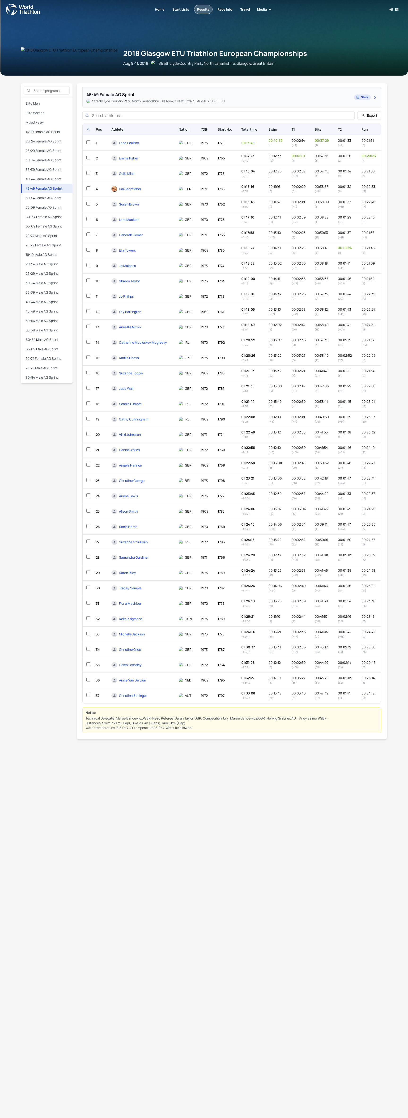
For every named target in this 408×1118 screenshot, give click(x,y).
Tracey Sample (130, 588)
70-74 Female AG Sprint (43, 358)
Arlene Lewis (128, 496)
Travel (245, 9)
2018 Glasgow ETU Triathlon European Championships (215, 53)
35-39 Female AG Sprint (44, 169)
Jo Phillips (126, 296)
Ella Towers (127, 250)
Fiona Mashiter (130, 603)
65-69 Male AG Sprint (42, 349)
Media (262, 9)
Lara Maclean (129, 219)
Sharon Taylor (129, 281)
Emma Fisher (128, 158)
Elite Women (35, 113)
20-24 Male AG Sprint (42, 264)
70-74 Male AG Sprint (41, 235)
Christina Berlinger (133, 695)
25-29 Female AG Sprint (44, 150)
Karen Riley (127, 572)
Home (159, 9)
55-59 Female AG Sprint (44, 207)
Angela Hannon (130, 465)
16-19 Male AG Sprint (41, 254)
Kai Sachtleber (130, 189)
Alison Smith (128, 511)
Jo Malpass (127, 265)
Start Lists (180, 9)
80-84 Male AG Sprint (42, 377)
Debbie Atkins (129, 450)
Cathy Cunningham (133, 419)
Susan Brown (129, 204)
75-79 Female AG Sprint (43, 245)
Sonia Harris (128, 526)
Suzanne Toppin (131, 373)
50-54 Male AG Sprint (42, 320)
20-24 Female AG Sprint (44, 141)
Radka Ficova (129, 358)
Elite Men (33, 103)
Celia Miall (126, 173)
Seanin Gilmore (130, 404)
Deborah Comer (131, 235)
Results (203, 9)
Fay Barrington (130, 311)
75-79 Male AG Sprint (42, 368)
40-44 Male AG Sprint (42, 302)
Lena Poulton (129, 143)
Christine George (131, 480)
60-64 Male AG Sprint (42, 339)
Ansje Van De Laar (132, 680)
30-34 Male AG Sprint (42, 283)
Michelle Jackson (132, 634)
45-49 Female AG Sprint (44, 188)
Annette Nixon (130, 327)
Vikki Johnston (130, 434)
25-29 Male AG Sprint (42, 273)
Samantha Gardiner (134, 557)
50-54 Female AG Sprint (44, 198)
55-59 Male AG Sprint (42, 330)
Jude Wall (126, 388)
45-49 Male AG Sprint (42, 311)
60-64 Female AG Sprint (44, 216)
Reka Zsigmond (130, 619)
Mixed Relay (35, 122)
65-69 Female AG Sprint (44, 226)
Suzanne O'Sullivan (133, 542)
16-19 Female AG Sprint (43, 131)
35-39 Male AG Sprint (42, 292)
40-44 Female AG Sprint (44, 179)
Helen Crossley (130, 665)
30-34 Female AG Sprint (44, 160)
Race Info (224, 9)
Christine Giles (130, 649)
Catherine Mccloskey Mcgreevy (143, 342)
